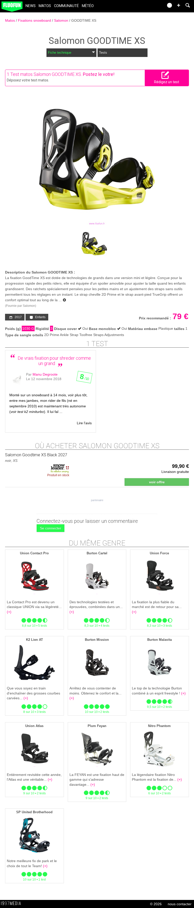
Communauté (66, 6)
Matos (45, 6)
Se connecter (50, 528)
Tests (103, 52)
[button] (178, 5)
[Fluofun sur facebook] (149, 7)
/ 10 (84, 378)
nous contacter (179, 904)
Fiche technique (59, 52)
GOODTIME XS (83, 20)
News (31, 6)
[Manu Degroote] (16, 380)
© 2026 (156, 904)
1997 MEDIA (12, 903)
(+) (9, 612)
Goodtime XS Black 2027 (36, 454)
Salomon (61, 20)
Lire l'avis (84, 423)
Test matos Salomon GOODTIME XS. (46, 74)
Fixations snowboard (35, 20)
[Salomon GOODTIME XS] (97, 160)
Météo (88, 6)
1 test (97, 344)
